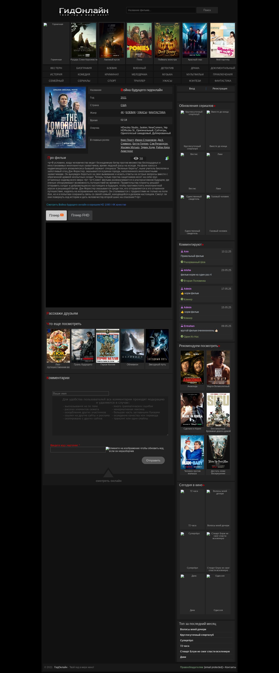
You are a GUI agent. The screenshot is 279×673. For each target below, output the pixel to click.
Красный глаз (195, 59)
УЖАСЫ (167, 80)
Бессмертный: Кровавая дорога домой (218, 429)
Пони (139, 59)
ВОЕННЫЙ (139, 68)
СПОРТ (112, 80)
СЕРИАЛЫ (84, 80)
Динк (192, 610)
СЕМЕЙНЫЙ (56, 80)
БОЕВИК (112, 68)
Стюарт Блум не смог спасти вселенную (218, 569)
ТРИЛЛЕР (139, 80)
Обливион (132, 364)
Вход (192, 88)
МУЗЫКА (167, 74)
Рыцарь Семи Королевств (83, 59)
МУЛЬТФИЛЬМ (195, 74)
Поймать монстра (167, 59)
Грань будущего (83, 364)
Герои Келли (107, 364)
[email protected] (213, 667)
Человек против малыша (192, 472)
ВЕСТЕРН (56, 68)
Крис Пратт (127, 140)
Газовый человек (218, 231)
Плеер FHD (80, 215)
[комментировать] (167, 158)
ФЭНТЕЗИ (195, 80)
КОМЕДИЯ (84, 74)
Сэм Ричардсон (159, 143)
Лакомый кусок (112, 59)
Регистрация (220, 88)
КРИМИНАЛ (112, 74)
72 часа (192, 525)
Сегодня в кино (191, 485)
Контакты (230, 667)
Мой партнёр (223, 59)
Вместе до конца (218, 146)
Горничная (56, 59)
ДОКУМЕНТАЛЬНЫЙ (223, 68)
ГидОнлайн (60, 667)
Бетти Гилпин (140, 143)
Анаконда (192, 386)
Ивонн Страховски (145, 140)
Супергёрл (192, 568)
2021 (123, 97)
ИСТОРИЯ (56, 74)
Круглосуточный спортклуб (192, 147)
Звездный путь (157, 364)
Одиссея (218, 610)
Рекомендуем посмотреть (199, 346)
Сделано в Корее (192, 428)
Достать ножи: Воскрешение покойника (218, 472)
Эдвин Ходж (148, 147)
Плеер (54, 215)
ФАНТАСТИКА (223, 80)
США (123, 105)
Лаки (218, 188)
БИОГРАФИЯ (84, 68)
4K (122, 112)
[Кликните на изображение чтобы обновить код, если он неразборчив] (137, 450)
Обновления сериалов (196, 105)
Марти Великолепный (218, 386)
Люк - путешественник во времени (58, 366)
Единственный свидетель (192, 232)
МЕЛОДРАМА (139, 74)
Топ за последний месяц (197, 624)
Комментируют (190, 244)
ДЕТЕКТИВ (167, 68)
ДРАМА (195, 68)
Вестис (192, 188)
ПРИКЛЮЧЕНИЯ (223, 74)
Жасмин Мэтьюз (130, 147)
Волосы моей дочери (218, 525)
